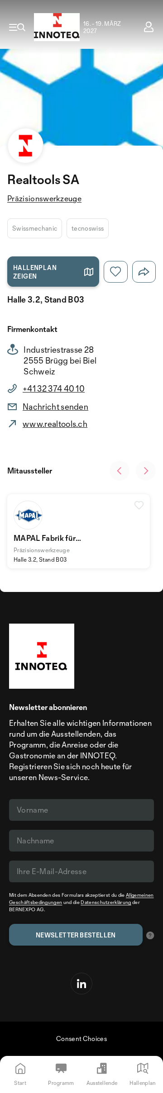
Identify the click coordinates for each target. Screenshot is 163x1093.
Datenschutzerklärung (106, 902)
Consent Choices (81, 1038)
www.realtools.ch (55, 424)
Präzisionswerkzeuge (44, 198)
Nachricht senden (55, 407)
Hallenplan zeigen (35, 272)
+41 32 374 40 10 (54, 388)
